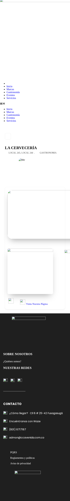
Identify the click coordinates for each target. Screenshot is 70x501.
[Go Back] (8, 136)
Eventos (11, 95)
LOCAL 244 (27, 153)
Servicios (11, 98)
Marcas (10, 89)
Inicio (9, 86)
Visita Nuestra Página (37, 304)
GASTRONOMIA (48, 153)
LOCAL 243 (14, 153)
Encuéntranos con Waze (25, 421)
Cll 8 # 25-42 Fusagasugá (46, 413)
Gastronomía (13, 92)
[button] (35, 103)
